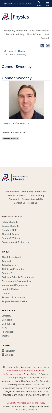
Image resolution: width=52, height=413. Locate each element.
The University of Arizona (25, 409)
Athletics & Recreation (13, 269)
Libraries (6, 293)
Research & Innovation (13, 297)
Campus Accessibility (32, 199)
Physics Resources (39, 30)
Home (11, 51)
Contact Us (19, 202)
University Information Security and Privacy (26, 403)
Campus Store (9, 273)
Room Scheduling (15, 34)
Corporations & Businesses (15, 242)
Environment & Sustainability (16, 281)
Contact (45, 38)
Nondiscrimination (17, 195)
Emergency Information (34, 191)
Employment (12, 191)
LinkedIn (9, 354)
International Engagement (15, 285)
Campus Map (8, 323)
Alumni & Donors (10, 234)
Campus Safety (36, 195)
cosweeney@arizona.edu (16, 123)
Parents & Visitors (11, 238)
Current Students (10, 226)
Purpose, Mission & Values (15, 301)
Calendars (7, 319)
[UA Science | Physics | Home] (26, 17)
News (4, 327)
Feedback (33, 202)
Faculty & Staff (9, 230)
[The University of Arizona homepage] (17, 3)
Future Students (10, 222)
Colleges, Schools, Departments (18, 277)
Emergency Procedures (15, 30)
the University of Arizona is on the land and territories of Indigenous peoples (26, 371)
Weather (6, 335)
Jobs (46, 34)
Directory (22, 51)
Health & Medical (10, 289)
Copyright (14, 199)
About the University (12, 257)
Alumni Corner (34, 34)
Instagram (10, 350)
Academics (7, 261)
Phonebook (7, 331)
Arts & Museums (10, 265)
